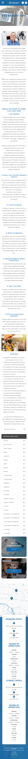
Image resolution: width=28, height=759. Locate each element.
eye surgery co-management (12, 514)
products (6, 506)
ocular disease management (11, 521)
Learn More (14, 549)
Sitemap (14, 752)
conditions (6, 456)
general (6, 440)
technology (7, 529)
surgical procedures (9, 498)
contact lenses (8, 475)
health (5, 452)
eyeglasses (6, 483)
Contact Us (14, 570)
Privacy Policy (20, 750)
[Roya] (14, 756)
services (6, 467)
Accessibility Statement (10, 750)
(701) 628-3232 (14, 694)
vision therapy (7, 444)
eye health (6, 491)
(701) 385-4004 (14, 633)
